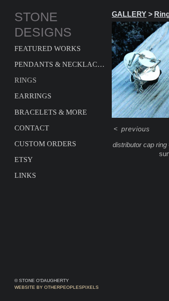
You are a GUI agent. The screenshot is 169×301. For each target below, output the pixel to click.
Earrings (32, 96)
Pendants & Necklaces (59, 64)
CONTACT (31, 128)
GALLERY (129, 14)
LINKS (25, 175)
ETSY (23, 159)
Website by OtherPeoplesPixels (56, 287)
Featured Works (47, 48)
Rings (25, 80)
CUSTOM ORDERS (45, 144)
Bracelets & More (50, 112)
